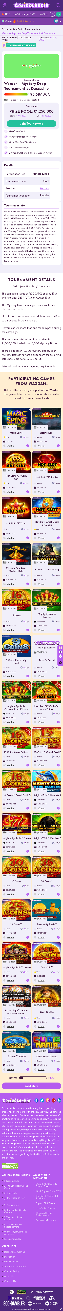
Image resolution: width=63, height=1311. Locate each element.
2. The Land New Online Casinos (16, 1187)
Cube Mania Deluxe (46, 1056)
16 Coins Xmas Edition (16, 752)
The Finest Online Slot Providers (47, 1197)
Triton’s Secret (47, 660)
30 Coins (16, 881)
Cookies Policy (11, 1271)
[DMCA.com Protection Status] (10, 1168)
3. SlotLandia (10, 1192)
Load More (31, 1086)
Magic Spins (16, 432)
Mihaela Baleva (9, 37)
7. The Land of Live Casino (13, 1218)
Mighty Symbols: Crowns (47, 615)
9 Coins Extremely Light (16, 661)
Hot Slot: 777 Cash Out (16, 477)
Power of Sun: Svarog (47, 569)
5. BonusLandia (11, 1205)
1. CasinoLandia (11, 1180)
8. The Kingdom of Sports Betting (13, 1225)
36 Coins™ (47, 881)
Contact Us (10, 1281)
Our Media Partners (46, 1220)
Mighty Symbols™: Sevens (17, 838)
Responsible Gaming (14, 1251)
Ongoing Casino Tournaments (44, 1214)
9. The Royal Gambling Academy (15, 1233)
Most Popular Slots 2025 (48, 1191)
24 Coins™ (16, 924)
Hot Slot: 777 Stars (16, 523)
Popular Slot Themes (46, 1203)
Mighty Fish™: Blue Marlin (48, 795)
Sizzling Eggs (47, 432)
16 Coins (16, 615)
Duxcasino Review (31, 80)
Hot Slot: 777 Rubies (46, 477)
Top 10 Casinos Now (24, 21)
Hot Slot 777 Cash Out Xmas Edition (46, 707)
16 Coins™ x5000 (16, 1056)
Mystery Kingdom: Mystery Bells (16, 569)
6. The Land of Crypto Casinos (15, 1211)
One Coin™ (47, 967)
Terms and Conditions (15, 1266)
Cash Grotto (47, 1012)
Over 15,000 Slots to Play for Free (46, 1185)
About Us (9, 1276)
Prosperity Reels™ (47, 924)
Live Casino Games (45, 1208)
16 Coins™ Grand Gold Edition (19, 795)
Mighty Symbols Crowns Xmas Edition (16, 707)
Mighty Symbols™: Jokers (17, 967)
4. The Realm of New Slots (14, 1199)
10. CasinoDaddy (12, 1238)
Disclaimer (9, 1256)
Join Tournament (31, 123)
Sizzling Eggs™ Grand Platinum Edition (16, 1012)
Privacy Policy (11, 1261)
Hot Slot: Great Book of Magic (47, 523)
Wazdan (44, 188)
